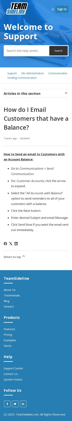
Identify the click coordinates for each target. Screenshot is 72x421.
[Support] (17, 21)
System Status (13, 379)
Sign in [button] (62, 9)
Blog (6, 301)
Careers (9, 306)
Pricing (8, 334)
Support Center (13, 368)
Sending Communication (22, 77)
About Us (10, 290)
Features (9, 329)
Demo (7, 346)
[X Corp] (10, 243)
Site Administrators (32, 73)
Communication (57, 73)
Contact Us (11, 374)
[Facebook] (5, 243)
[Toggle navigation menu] (52, 9)
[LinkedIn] (16, 243)
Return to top (13, 257)
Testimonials (12, 295)
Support (12, 73)
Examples (10, 340)
